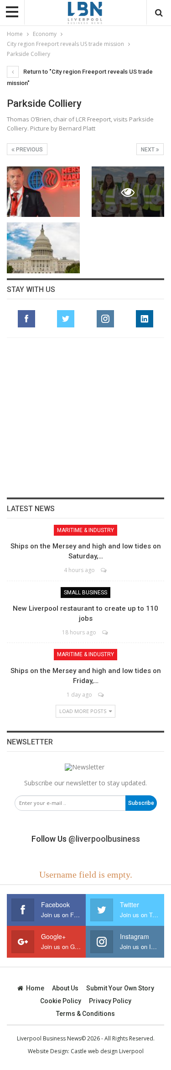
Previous (29, 149)
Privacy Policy (110, 1001)
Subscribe (141, 803)
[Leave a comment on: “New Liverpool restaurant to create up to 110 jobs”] (105, 632)
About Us (65, 988)
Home (35, 988)
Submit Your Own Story (120, 988)
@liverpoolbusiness (104, 839)
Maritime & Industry (85, 530)
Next (148, 149)
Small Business (85, 592)
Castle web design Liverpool (107, 1051)
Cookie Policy (60, 1001)
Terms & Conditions (85, 1013)
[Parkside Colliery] (43, 191)
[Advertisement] (85, 417)
